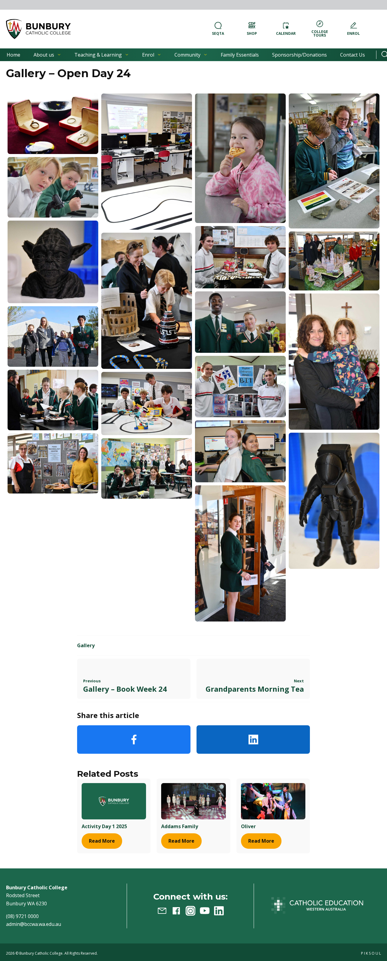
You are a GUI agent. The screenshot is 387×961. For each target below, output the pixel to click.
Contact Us (352, 54)
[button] (38, 29)
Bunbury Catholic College (41, 953)
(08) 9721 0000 (22, 916)
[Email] (162, 911)
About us (44, 54)
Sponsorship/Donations (299, 54)
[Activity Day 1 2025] (114, 801)
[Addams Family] (193, 801)
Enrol (148, 54)
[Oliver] (273, 801)
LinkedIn (253, 739)
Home (13, 54)
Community (187, 54)
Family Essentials (240, 54)
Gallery (86, 645)
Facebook (133, 739)
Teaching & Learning (98, 54)
